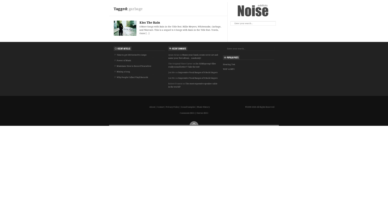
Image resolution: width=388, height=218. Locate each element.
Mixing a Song (123, 72)
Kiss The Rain (149, 22)
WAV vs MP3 (228, 69)
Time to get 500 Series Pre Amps (131, 55)
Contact (160, 107)
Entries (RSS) (202, 113)
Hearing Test (229, 64)
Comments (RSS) (187, 113)
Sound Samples (188, 107)
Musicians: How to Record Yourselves (134, 66)
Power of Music (124, 60)
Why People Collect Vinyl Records (132, 77)
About (152, 107)
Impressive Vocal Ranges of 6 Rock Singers (197, 72)
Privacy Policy (172, 107)
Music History (203, 107)
